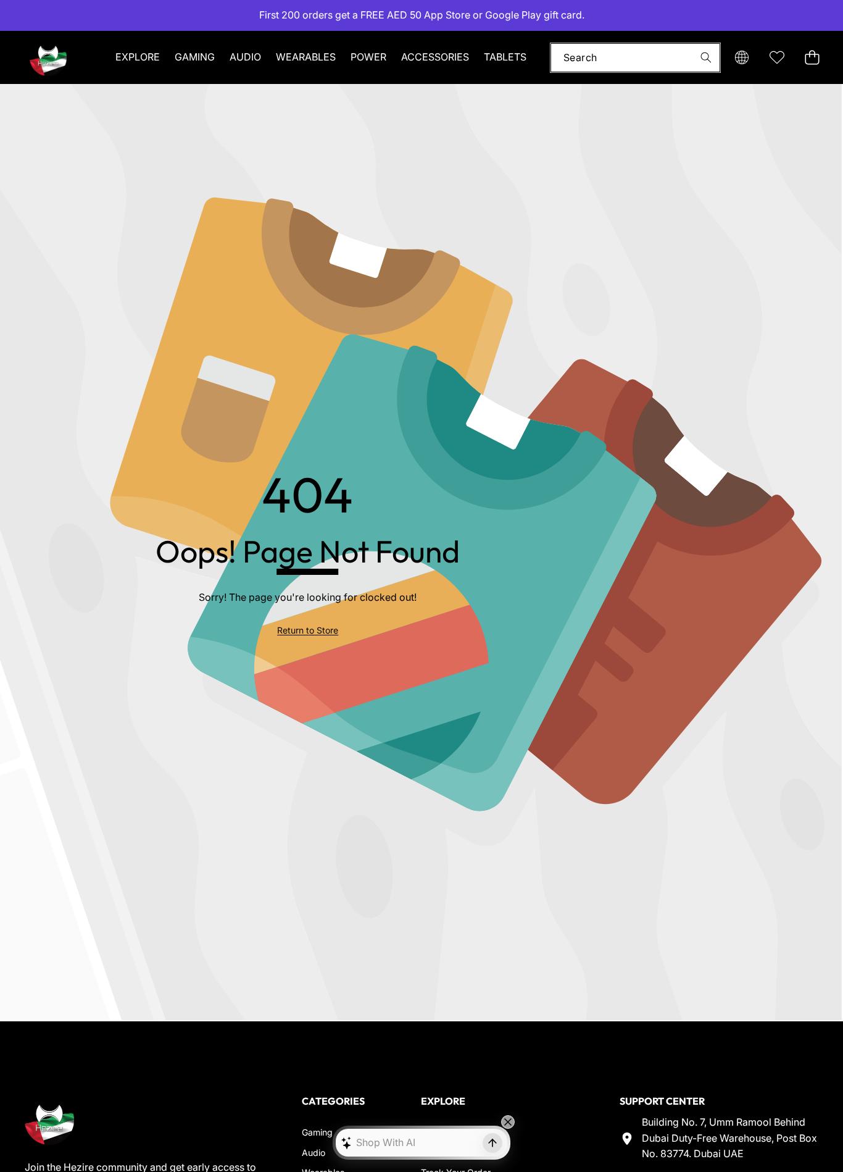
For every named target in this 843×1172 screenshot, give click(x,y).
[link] (307, 630)
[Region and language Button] (741, 57)
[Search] (706, 57)
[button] (48, 15)
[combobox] (635, 57)
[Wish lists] (777, 57)
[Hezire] (48, 57)
